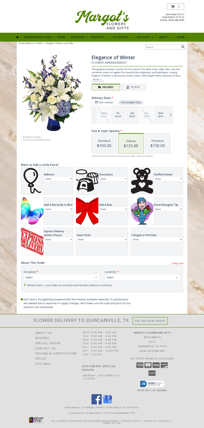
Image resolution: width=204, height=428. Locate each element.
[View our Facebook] (96, 403)
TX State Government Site (119, 413)
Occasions (120, 37)
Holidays (143, 37)
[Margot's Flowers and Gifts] (102, 18)
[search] (183, 47)
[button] (175, 7)
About (163, 37)
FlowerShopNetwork (104, 421)
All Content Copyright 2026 (70, 421)
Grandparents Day (38, 37)
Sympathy (97, 37)
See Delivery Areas (150, 321)
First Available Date (131, 102)
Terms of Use (112, 423)
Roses (61, 37)
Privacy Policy (131, 421)
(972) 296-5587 (176, 20)
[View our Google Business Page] (107, 403)
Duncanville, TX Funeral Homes (84, 407)
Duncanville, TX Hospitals (122, 407)
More (181, 37)
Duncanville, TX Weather (84, 413)
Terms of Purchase (157, 421)
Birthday (78, 37)
